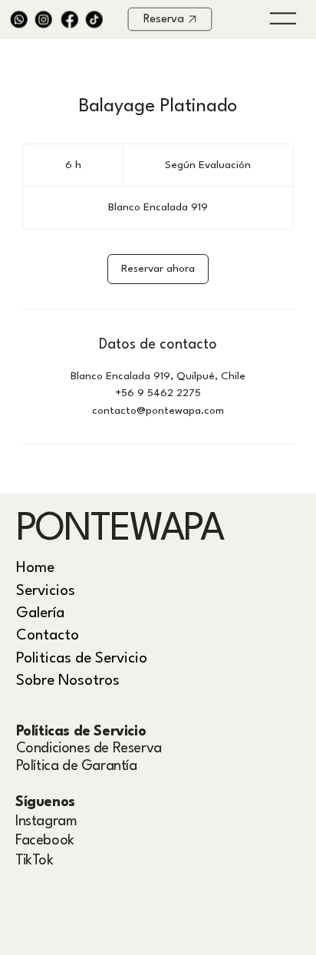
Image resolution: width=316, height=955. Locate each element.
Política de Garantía (76, 766)
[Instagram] (44, 19)
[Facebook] (69, 19)
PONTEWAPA (120, 530)
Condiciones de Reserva (89, 748)
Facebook (44, 841)
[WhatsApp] (19, 19)
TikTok (34, 860)
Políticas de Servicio (81, 732)
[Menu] (283, 18)
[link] (158, 269)
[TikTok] (95, 19)
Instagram (46, 821)
